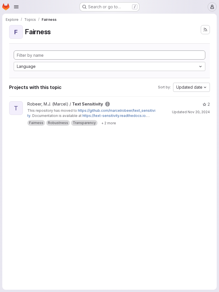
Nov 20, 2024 (199, 112)
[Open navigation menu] (16, 6)
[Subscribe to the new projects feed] (205, 29)
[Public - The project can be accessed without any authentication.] (107, 104)
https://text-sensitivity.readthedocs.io (114, 115)
